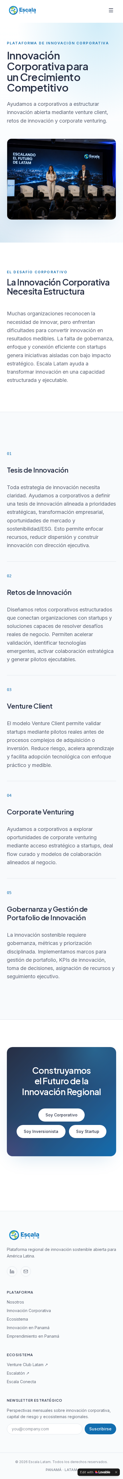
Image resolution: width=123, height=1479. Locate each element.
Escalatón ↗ (18, 1373)
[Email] (26, 1271)
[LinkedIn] (12, 1271)
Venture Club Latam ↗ (27, 1364)
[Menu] (111, 10)
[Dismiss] (116, 1472)
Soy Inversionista (41, 1131)
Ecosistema (17, 1319)
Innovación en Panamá (28, 1327)
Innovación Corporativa (29, 1310)
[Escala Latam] (22, 10)
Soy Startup (87, 1131)
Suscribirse (100, 1428)
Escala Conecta (21, 1381)
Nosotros (15, 1302)
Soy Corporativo (61, 1114)
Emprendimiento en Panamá (33, 1336)
